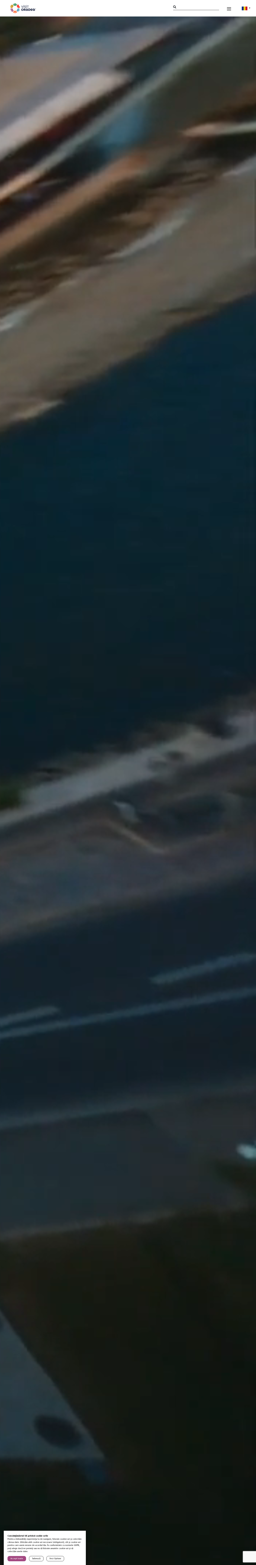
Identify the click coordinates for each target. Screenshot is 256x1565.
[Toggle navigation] (229, 8)
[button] (246, 8)
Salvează (36, 1558)
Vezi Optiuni (55, 1558)
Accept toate (16, 1558)
